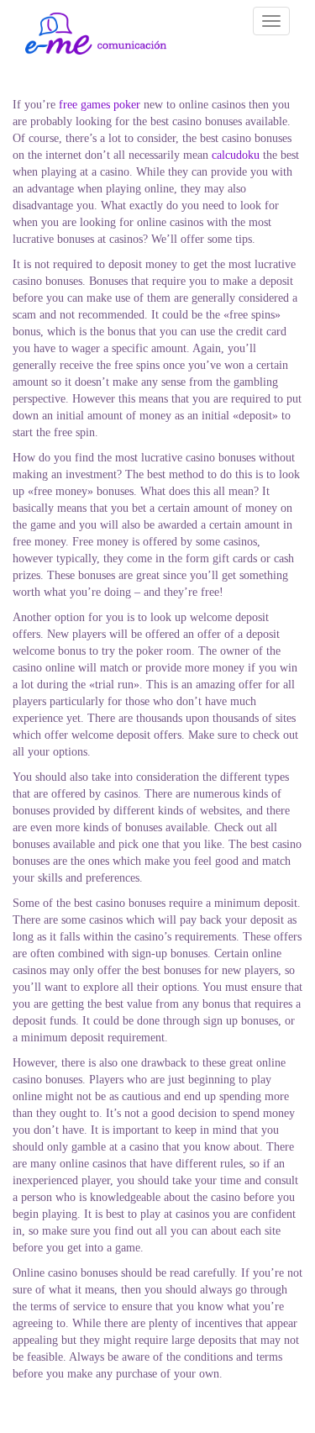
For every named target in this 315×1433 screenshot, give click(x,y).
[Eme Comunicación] (96, 33)
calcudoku (236, 155)
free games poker (99, 104)
